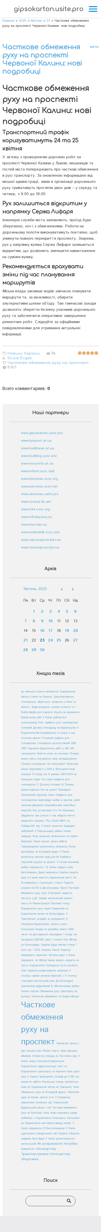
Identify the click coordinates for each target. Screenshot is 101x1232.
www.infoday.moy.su (36, 517)
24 (50, 640)
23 (48, 20)
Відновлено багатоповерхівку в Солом (44, 733)
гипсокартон (28, 754)
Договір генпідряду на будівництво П (56, 728)
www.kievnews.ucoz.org (39, 478)
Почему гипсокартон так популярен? (43, 764)
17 (50, 631)
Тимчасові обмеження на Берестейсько (55, 996)
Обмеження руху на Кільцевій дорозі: (43, 1092)
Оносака (46, 950)
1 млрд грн (70, 934)
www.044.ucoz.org (35, 509)
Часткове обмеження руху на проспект (48, 363)
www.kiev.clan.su (34, 524)
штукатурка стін (47, 810)
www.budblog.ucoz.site (39, 455)
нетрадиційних (68, 759)
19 (67, 631)
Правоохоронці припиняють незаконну (44, 847)
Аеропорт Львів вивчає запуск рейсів (44, 841)
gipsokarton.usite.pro (49, 9)
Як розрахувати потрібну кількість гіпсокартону (49, 1146)
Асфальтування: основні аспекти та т (54, 707)
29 (33, 650)
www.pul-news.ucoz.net (39, 486)
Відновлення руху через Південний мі (44, 909)
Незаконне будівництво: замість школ (44, 924)
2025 (22, 20)
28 (25, 650)
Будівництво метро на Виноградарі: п (44, 914)
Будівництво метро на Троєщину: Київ (55, 1087)
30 (42, 650)
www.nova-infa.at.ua (37, 463)
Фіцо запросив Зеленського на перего (55, 836)
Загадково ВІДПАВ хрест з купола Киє (44, 940)
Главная (8, 20)
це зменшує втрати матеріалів (40, 692)
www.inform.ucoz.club (38, 471)
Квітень (36, 20)
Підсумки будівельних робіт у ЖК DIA (50, 748)
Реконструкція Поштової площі (51, 903)
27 (75, 640)
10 (50, 621)
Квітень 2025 (35, 589)
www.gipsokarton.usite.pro (42, 433)
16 (42, 631)
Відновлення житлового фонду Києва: (49, 1123)
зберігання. (44, 702)
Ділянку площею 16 (51, 785)
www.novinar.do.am (36, 501)
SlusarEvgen (19, 358)
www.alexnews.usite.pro (40, 494)
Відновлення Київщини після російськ (54, 965)
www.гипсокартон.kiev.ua (41, 539)
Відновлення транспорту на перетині (44, 1072)
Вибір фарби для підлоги (37, 712)
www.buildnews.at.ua (37, 448)
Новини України (23, 353)
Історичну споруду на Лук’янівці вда (54, 1056)
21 (25, 640)
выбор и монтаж (62, 800)
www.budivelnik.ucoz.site (40, 532)
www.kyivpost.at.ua (36, 440)
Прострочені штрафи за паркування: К (44, 919)
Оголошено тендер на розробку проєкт (44, 929)
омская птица (66, 945)
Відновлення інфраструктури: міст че (44, 1066)
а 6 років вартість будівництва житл (49, 878)
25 (58, 640)
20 (75, 631)
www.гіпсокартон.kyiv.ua (40, 547)
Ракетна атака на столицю (52, 754)
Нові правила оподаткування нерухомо (44, 971)
